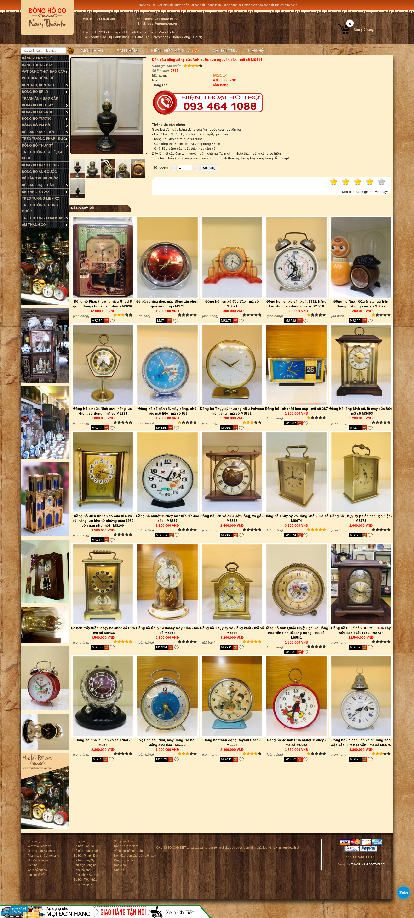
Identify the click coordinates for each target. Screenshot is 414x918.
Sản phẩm (127, 50)
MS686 (161, 428)
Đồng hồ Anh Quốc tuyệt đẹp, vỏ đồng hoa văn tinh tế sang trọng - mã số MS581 (296, 632)
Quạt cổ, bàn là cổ (126, 860)
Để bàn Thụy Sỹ (84, 860)
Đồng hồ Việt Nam (126, 846)
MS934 (161, 647)
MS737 (355, 647)
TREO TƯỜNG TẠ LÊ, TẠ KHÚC (42, 155)
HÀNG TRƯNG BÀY (37, 65)
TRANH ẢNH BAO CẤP (40, 98)
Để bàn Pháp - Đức (86, 855)
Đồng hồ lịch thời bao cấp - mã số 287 (296, 409)
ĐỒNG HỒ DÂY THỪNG (40, 165)
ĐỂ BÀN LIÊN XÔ (35, 192)
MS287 (290, 423)
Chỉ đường (225, 50)
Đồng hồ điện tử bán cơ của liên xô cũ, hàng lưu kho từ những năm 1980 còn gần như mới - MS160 (102, 520)
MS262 (97, 320)
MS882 (226, 428)
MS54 (97, 759)
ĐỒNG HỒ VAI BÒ (36, 125)
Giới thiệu (162, 5)
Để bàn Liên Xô (84, 846)
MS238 (290, 320)
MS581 (290, 652)
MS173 (355, 535)
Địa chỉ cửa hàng (286, 5)
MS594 (226, 647)
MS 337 (161, 535)
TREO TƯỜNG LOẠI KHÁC (43, 218)
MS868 (226, 535)
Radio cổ (120, 865)
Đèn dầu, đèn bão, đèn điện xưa (135, 855)
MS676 (355, 759)
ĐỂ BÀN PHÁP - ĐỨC (38, 132)
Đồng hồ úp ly (83, 884)
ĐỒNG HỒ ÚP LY (35, 92)
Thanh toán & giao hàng (221, 5)
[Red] (78, 177)
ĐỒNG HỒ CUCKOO (38, 112)
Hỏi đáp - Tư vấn (39, 860)
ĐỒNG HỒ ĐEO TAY (37, 105)
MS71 (161, 320)
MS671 (226, 320)
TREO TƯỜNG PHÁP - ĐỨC (44, 139)
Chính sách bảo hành (256, 5)
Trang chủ (145, 5)
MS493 (355, 428)
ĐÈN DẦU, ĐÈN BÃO (38, 85)
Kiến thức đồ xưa (171, 50)
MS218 (97, 540)
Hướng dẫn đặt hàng (187, 5)
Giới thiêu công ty (39, 846)
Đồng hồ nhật (82, 870)
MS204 (226, 759)
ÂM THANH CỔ (34, 225)
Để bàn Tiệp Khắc (85, 879)
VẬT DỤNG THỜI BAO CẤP (43, 71)
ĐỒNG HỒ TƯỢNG (37, 118)
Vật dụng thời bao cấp (128, 850)
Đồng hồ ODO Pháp (87, 874)
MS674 (290, 535)
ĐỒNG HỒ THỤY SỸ (37, 145)
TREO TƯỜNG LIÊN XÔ (40, 198)
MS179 (161, 759)
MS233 (97, 428)
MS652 (290, 759)
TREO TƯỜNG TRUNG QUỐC (40, 208)
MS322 (355, 320)
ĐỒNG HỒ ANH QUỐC (39, 171)
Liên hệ (256, 50)
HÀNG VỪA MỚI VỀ (37, 58)
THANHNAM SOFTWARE (368, 864)
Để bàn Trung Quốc (86, 850)
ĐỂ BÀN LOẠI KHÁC (38, 185)
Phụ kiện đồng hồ (85, 865)
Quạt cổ (119, 870)
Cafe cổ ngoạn (37, 870)
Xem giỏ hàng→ (365, 29)
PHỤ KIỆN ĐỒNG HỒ (38, 78)
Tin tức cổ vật (36, 874)
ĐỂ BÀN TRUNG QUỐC (40, 178)
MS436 (97, 647)
